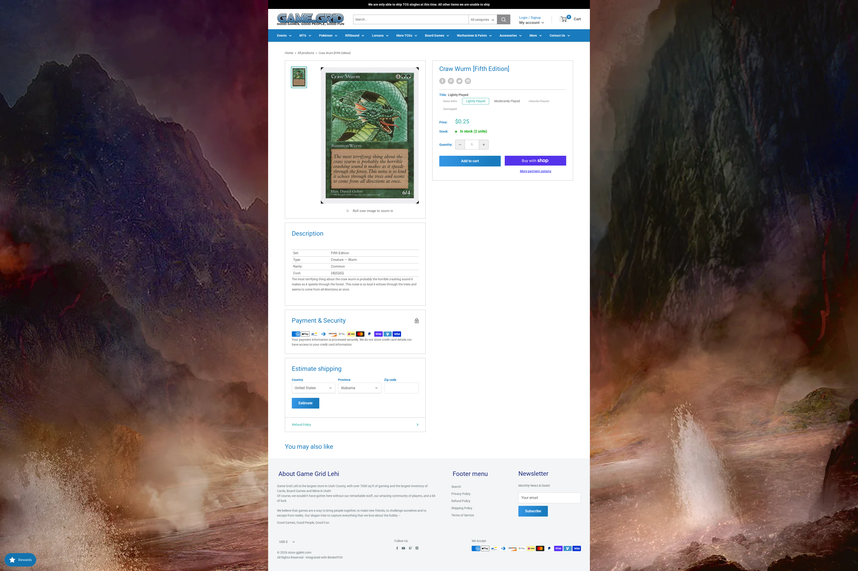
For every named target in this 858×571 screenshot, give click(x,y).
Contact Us (557, 35)
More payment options (535, 171)
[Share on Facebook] (442, 81)
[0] (563, 19)
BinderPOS (335, 557)
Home (289, 53)
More (533, 35)
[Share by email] (468, 81)
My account (529, 22)
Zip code (390, 379)
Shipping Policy (461, 508)
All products (306, 53)
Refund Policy (301, 424)
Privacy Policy (461, 494)
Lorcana (378, 35)
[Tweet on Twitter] (459, 81)
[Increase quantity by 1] (483, 144)
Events (282, 35)
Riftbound (352, 35)
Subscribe (533, 511)
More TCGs (404, 35)
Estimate (306, 403)
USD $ (283, 542)
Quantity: (445, 144)
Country (297, 379)
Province (344, 379)
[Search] (503, 19)
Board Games (434, 35)
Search (456, 486)
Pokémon (325, 35)
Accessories (508, 35)
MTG (302, 35)
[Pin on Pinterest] (451, 81)
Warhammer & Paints (472, 35)
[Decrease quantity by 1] (460, 144)
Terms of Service (462, 515)
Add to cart (470, 161)
